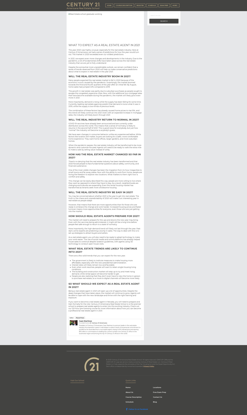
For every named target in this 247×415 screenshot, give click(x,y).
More (175, 5)
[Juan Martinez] (73, 325)
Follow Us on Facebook (138, 409)
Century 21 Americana (99, 323)
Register (140, 5)
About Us (129, 392)
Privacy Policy (148, 366)
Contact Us (157, 397)
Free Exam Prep (159, 392)
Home (109, 5)
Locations (157, 387)
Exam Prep (164, 5)
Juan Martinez (85, 321)
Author (72, 318)
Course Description (124, 5)
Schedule (152, 5)
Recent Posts (80, 318)
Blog (155, 402)
